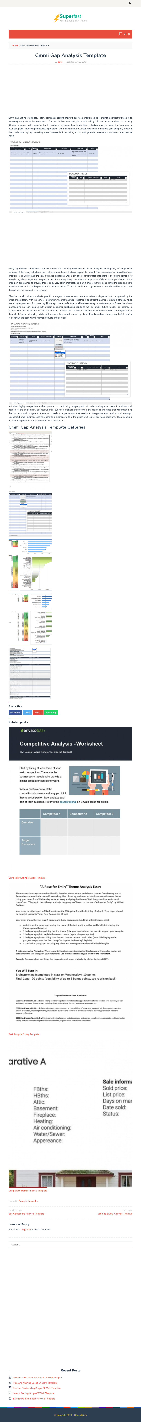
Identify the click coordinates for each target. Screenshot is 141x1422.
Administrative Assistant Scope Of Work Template (38, 1377)
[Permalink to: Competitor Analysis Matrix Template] (70, 801)
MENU (126, 34)
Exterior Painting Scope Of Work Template (34, 1398)
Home (15, 45)
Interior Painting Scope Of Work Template (33, 1393)
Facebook (15, 712)
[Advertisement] (70, 92)
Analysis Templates (28, 1200)
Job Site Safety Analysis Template (115, 1211)
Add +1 (38, 712)
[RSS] (129, 3)
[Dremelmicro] (70, 17)
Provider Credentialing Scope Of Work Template (37, 1388)
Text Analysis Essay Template (24, 1034)
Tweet (27, 712)
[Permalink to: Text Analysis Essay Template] (70, 957)
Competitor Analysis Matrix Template (27, 877)
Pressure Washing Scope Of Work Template (35, 1382)
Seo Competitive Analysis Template (26, 1211)
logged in (26, 1229)
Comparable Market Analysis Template (28, 1190)
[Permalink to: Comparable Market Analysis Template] (70, 1114)
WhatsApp (51, 712)
